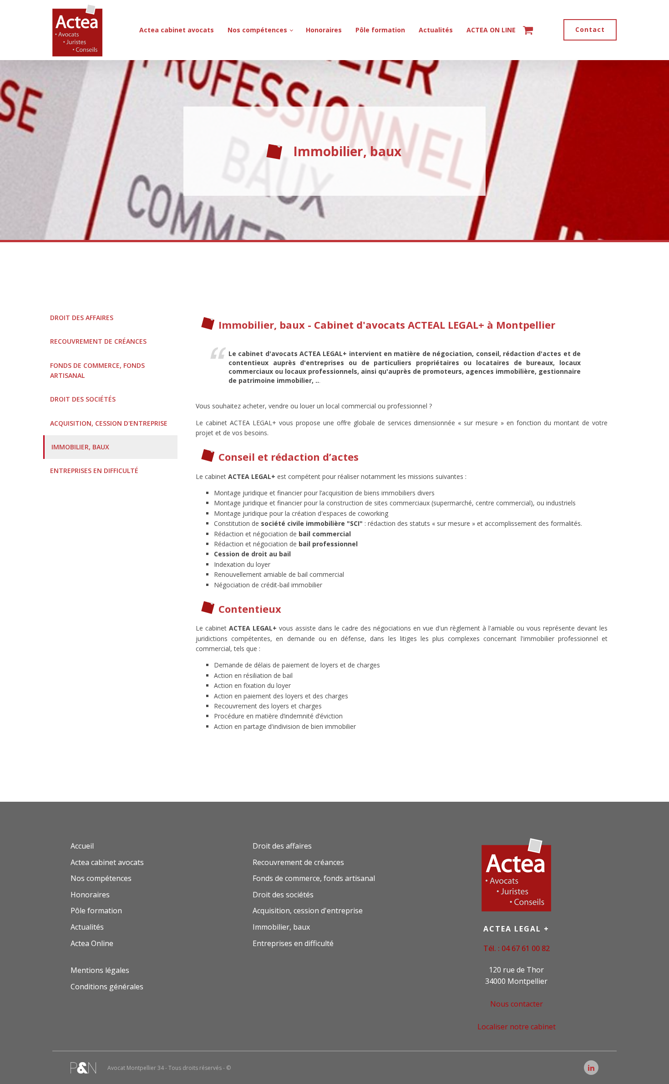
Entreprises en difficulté (94, 470)
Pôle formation (380, 29)
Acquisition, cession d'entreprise (108, 423)
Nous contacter (516, 1004)
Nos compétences (257, 29)
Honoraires (324, 29)
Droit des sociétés (83, 399)
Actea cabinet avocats (176, 29)
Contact (590, 29)
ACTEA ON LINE (491, 29)
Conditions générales (107, 987)
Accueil (82, 846)
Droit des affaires (81, 317)
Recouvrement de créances (98, 341)
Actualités (436, 29)
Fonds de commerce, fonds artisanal (97, 370)
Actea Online (92, 943)
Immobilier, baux (80, 447)
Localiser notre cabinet (516, 1027)
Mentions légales (100, 970)
